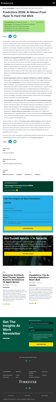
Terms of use (11, 395)
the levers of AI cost (21, 73)
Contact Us (44, 371)
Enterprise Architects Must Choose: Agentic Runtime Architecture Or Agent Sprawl (14, 278)
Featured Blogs (11, 8)
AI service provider (47, 113)
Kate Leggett (32, 282)
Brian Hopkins (8, 24)
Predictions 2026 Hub (9, 153)
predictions (37, 174)
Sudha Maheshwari (10, 22)
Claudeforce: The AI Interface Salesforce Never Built (39, 277)
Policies (31, 375)
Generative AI (28, 174)
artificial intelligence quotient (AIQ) (21, 111)
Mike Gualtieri (6, 285)
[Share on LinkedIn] (10, 36)
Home (4, 8)
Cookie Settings (44, 395)
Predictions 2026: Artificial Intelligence (31, 121)
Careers (18, 375)
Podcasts (44, 375)
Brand (17, 377)
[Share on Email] (15, 36)
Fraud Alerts (6, 377)
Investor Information (7, 375)
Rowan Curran (8, 26)
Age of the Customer (8, 174)
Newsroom (18, 371)
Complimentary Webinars (32, 372)
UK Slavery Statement (34, 377)
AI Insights (19, 174)
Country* (6, 215)
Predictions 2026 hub (37, 137)
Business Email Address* (9, 208)
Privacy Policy (27, 395)
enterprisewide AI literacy (29, 109)
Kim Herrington (9, 30)
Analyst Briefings (7, 371)
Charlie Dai (7, 28)
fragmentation (16, 82)
